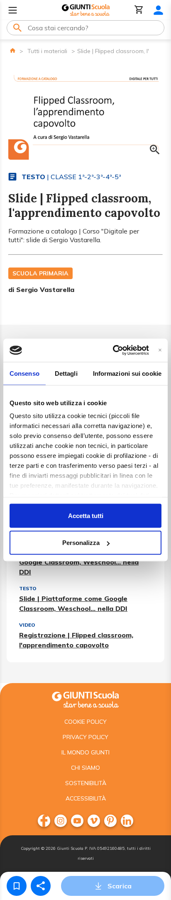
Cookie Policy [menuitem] (85, 721)
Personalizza (81, 542)
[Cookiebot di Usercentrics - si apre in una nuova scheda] (113, 350)
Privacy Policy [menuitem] (85, 737)
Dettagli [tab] (66, 373)
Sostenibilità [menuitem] (85, 783)
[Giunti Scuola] (85, 10)
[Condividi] (41, 886)
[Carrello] (139, 10)
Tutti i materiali (47, 51)
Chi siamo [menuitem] (85, 767)
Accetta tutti (85, 515)
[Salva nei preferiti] (17, 886)
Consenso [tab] (24, 373)
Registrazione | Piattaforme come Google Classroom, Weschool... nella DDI (79, 562)
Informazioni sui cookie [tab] (127, 373)
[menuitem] (44, 821)
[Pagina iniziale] (12, 50)
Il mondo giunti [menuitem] (85, 752)
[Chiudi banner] (160, 350)
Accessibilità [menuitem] (86, 798)
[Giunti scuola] (85, 698)
